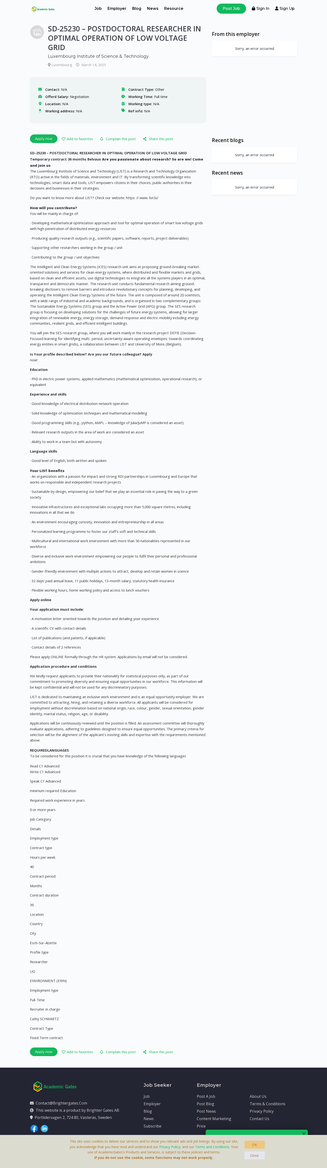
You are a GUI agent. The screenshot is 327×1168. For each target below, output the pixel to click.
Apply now (43, 139)
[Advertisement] (254, 96)
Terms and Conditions (212, 1147)
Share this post (161, 138)
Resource (173, 8)
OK (254, 1144)
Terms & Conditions (267, 1103)
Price (201, 1126)
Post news (206, 1111)
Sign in (262, 8)
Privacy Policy (262, 1111)
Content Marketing (214, 1118)
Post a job (206, 1096)
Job (98, 8)
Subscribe (152, 1126)
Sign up (287, 8)
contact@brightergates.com (61, 1103)
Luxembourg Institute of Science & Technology (98, 56)
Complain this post (121, 138)
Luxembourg (62, 64)
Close (254, 1155)
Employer (116, 8)
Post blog (205, 1103)
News (152, 8)
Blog (136, 8)
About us (258, 1096)
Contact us (259, 1118)
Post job (231, 8)
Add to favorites (80, 138)
